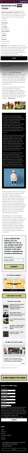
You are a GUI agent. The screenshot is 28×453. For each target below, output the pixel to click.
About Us (3, 431)
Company (4, 398)
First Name (4, 389)
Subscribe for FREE (14, 296)
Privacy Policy (21, 11)
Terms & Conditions (6, 435)
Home (2, 430)
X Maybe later (23, 1)
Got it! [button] (14, 449)
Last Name (4, 392)
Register (3, 439)
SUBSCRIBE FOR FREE (14, 378)
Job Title (3, 401)
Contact (3, 433)
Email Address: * (9, 257)
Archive (3, 437)
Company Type (5, 404)
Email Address (5, 395)
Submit (14, 420)
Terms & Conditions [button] (7, 446)
